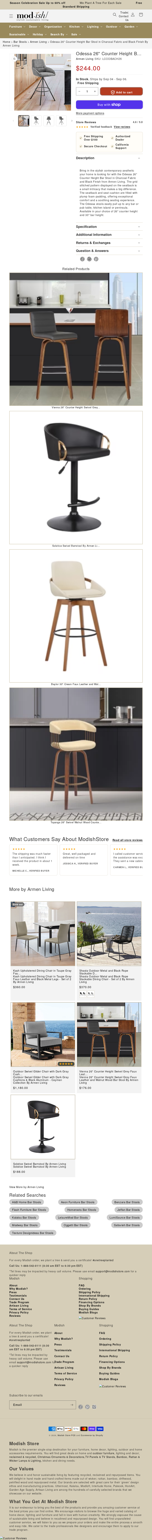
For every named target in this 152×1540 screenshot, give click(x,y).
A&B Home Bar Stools (26, 1202)
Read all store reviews (128, 840)
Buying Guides (89, 1309)
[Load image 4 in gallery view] (61, 120)
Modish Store (64, 1435)
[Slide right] (72, 121)
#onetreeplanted (103, 1260)
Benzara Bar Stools (127, 1202)
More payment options (90, 113)
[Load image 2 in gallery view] (36, 120)
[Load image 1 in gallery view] (23, 120)
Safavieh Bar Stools (127, 1225)
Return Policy (88, 1298)
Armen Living (84, 59)
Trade (124, 12)
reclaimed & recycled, (23, 1457)
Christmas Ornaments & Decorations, (61, 1457)
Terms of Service (20, 1309)
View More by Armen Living (26, 1187)
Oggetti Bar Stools (76, 1225)
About (13, 1285)
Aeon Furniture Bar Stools (78, 1202)
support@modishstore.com (113, 1271)
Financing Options (91, 1302)
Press (13, 1292)
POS (73, 1435)
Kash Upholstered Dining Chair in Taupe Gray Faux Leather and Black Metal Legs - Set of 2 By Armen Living (42, 979)
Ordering (85, 1288)
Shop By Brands (90, 1305)
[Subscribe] (72, 1405)
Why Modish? (18, 1288)
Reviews (15, 1315)
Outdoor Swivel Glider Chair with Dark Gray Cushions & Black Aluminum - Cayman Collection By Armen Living (41, 1080)
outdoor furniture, (104, 1453)
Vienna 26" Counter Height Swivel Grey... (76, 407)
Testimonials (18, 1295)
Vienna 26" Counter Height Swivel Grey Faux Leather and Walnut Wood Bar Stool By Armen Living (108, 1080)
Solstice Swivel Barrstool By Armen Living (39, 1166)
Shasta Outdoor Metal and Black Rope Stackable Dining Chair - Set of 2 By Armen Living (106, 979)
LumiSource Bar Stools (125, 1217)
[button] (11, 16)
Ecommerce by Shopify (92, 1435)
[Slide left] (13, 121)
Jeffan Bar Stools (128, 1210)
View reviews (122, 126)
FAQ (82, 1285)
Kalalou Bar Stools (24, 1217)
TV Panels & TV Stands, (100, 1457)
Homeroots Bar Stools (81, 1210)
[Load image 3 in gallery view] (48, 120)
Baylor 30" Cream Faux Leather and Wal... (76, 684)
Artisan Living (19, 1305)
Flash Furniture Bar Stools (29, 1210)
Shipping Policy (89, 1292)
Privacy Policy (19, 1312)
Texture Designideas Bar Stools (33, 1233)
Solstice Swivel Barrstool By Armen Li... (76, 545)
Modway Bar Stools (25, 1225)
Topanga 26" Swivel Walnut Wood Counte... (76, 822)
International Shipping (94, 1295)
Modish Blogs (88, 1312)
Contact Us (124, 18)
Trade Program (19, 1302)
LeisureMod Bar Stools (73, 1217)
